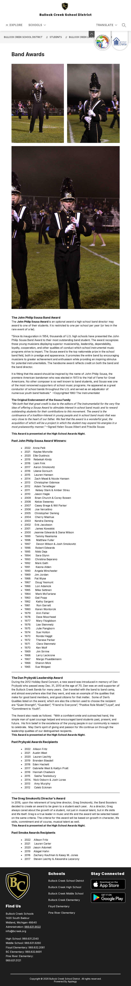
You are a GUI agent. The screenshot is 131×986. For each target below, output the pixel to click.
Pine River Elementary (61, 912)
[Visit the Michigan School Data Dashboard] (120, 40)
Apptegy (72, 981)
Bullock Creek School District (23, 37)
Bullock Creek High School (64, 887)
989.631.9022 (32, 926)
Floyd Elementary (58, 906)
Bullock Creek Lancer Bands (86, 37)
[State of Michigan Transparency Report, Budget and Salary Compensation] (103, 40)
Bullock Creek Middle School (65, 893)
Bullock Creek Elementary (64, 900)
